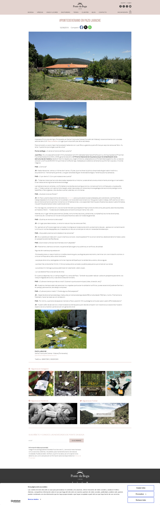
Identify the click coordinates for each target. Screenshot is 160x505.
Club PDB (85, 12)
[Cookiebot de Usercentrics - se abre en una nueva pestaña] (16, 501)
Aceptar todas (140, 488)
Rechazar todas (141, 500)
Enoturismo (65, 12)
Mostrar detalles (33, 499)
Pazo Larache (53, 141)
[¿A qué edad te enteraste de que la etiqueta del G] (41, 383)
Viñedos (40, 12)
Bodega (31, 12)
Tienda (75, 12)
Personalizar (140, 494)
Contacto (103, 12)
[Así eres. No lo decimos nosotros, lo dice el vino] (67, 383)
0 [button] (130, 12)
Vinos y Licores (52, 12)
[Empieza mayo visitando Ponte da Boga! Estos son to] (92, 383)
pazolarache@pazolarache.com (46, 355)
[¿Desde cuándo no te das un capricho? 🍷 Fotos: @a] (118, 383)
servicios (70, 198)
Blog (93, 12)
